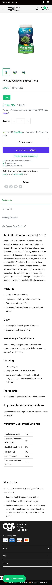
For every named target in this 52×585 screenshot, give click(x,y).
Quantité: (6, 121)
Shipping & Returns (10, 217)
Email (4, 174)
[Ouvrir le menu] (4, 9)
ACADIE (6, 88)
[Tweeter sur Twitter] (16, 186)
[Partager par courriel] (20, 186)
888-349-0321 (18, 174)
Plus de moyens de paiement (26, 156)
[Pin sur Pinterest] (11, 186)
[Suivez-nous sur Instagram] (47, 2)
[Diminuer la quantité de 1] (14, 121)
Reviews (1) (7, 209)
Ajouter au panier (26, 142)
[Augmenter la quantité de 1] (27, 121)
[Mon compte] (47, 8)
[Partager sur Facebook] (6, 186)
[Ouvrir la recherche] (37, 8)
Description (7, 200)
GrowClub (18, 132)
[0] (42, 8)
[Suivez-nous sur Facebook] (43, 2)
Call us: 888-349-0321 (10, 2)
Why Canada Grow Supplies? (14, 226)
